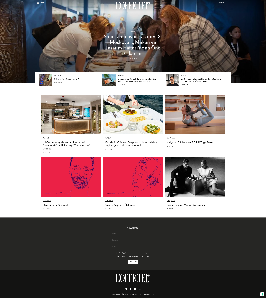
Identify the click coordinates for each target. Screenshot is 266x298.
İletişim (125, 294)
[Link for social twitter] (126, 289)
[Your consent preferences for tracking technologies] (262, 294)
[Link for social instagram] (135, 289)
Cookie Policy (148, 294)
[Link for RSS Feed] (140, 289)
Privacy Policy (144, 256)
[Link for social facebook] (131, 289)
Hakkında (116, 294)
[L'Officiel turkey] (133, 6)
